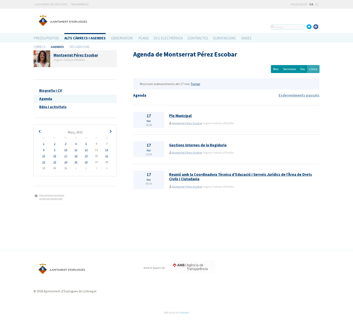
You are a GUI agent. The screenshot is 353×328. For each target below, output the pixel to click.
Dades (246, 38)
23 (54, 162)
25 (76, 162)
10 (65, 150)
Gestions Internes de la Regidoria (198, 145)
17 (65, 156)
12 (86, 150)
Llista (313, 69)
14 (106, 150)
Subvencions (224, 38)
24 (65, 162)
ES (316, 4)
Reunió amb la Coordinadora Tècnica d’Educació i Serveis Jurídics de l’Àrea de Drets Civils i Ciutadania (240, 176)
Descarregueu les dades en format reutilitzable (51, 197)
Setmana (289, 69)
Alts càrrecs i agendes (85, 38)
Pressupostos (46, 38)
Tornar (195, 84)
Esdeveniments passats (299, 95)
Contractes (198, 38)
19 (86, 156)
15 (43, 156)
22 (43, 162)
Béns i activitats (52, 106)
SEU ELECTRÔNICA (168, 38)
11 (76, 150)
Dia (302, 69)
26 (86, 162)
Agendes (57, 47)
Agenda (45, 98)
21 (106, 156)
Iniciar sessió (298, 4)
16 (54, 156)
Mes (276, 69)
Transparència (80, 4)
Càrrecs (39, 47)
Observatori (122, 38)
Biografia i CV (50, 90)
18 (76, 156)
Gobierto (184, 312)
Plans (144, 38)
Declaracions (79, 47)
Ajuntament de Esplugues (51, 4)
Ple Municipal (180, 115)
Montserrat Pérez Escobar (187, 123)
